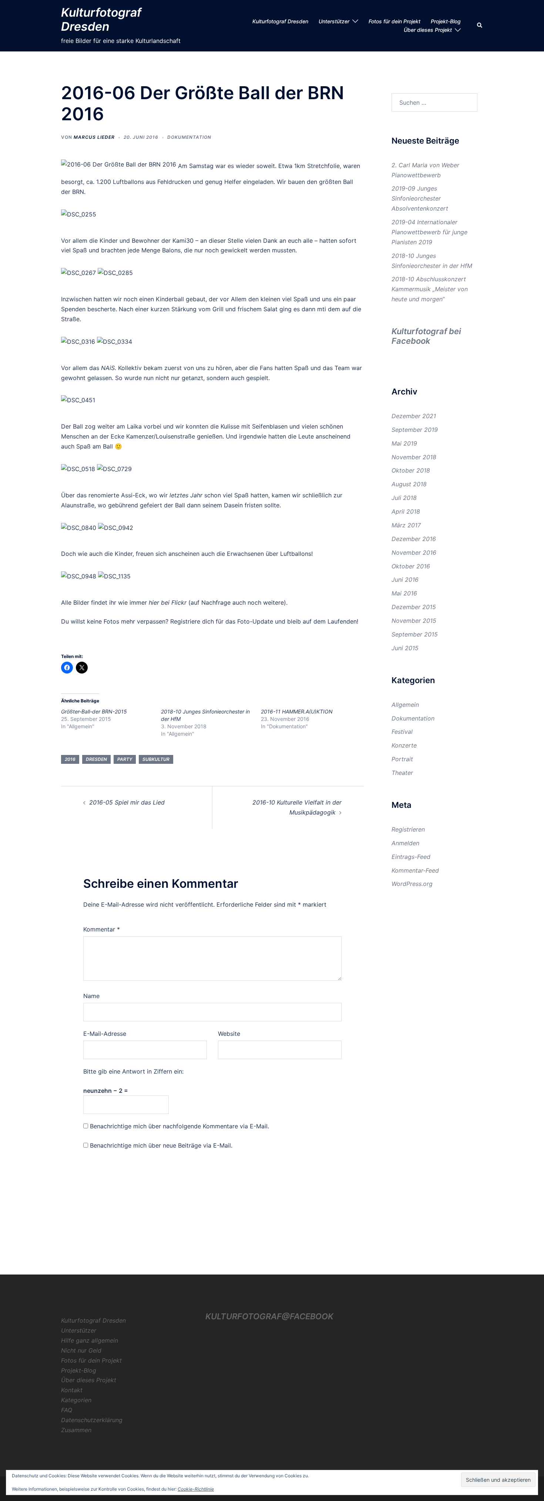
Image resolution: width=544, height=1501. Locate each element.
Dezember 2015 (414, 607)
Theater (402, 772)
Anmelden (405, 843)
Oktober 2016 (411, 566)
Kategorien (76, 1400)
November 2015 (414, 620)
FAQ (66, 1410)
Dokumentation (189, 137)
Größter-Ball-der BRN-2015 (94, 711)
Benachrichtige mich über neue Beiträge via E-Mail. (161, 1145)
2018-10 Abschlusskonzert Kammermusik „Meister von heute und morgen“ (430, 289)
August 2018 (409, 484)
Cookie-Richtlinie (196, 1489)
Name (91, 996)
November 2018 (414, 457)
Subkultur (155, 759)
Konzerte (404, 745)
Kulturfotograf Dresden (101, 19)
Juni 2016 (405, 579)
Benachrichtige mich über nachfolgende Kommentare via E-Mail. (179, 1126)
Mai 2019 (404, 443)
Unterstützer (334, 21)
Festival (402, 731)
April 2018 (406, 511)
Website (229, 1033)
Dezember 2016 (414, 539)
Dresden (96, 759)
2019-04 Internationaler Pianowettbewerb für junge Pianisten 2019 (429, 232)
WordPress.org (412, 883)
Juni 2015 (405, 648)
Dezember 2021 (414, 416)
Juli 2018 (404, 497)
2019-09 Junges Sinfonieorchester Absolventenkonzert (420, 198)
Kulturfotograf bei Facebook (426, 336)
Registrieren (408, 829)
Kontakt (72, 1390)
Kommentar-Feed (415, 870)
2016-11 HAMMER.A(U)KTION (297, 711)
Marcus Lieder (94, 137)
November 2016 (414, 552)
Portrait (402, 759)
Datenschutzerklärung (91, 1420)
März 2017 (406, 525)
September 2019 (415, 429)
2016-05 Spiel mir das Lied (127, 802)
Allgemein (405, 704)
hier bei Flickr (168, 602)
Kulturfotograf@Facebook (269, 1316)
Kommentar (101, 929)
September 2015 (415, 634)
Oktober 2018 (411, 470)
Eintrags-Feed (411, 856)
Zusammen (76, 1430)
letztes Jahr (185, 495)
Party (124, 759)
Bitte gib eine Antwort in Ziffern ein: (133, 1071)
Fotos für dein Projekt (394, 21)
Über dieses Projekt (428, 30)
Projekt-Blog (446, 21)
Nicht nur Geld (81, 1350)
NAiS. (108, 368)
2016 (70, 759)
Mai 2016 (404, 593)
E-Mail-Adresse (104, 1033)
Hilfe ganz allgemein (89, 1340)
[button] (480, 25)
